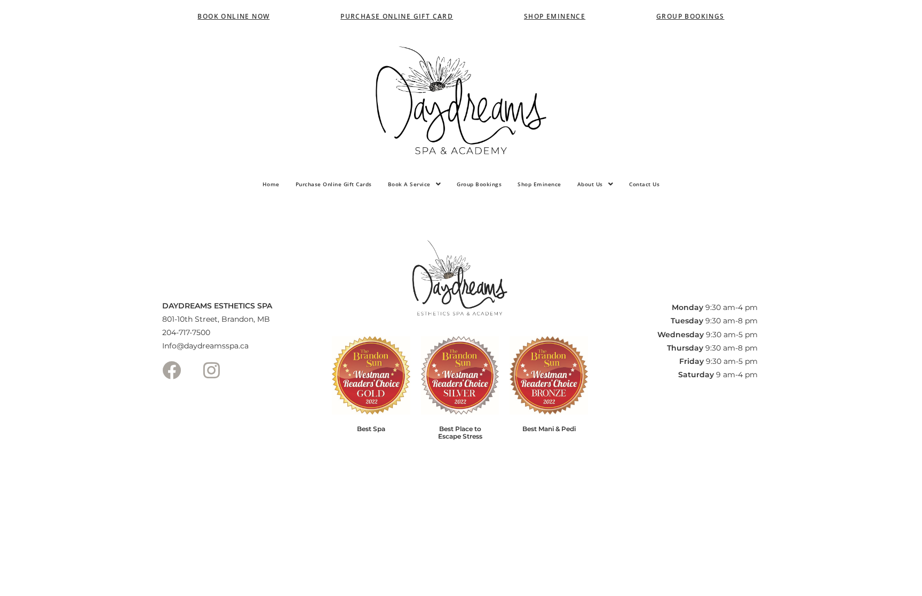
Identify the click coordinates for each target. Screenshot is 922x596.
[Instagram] (211, 370)
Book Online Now (233, 16)
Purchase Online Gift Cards (334, 184)
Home (271, 184)
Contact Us (644, 184)
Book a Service (409, 184)
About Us (590, 184)
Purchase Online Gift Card (396, 16)
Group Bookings (690, 16)
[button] (414, 184)
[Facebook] (171, 370)
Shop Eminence (554, 16)
